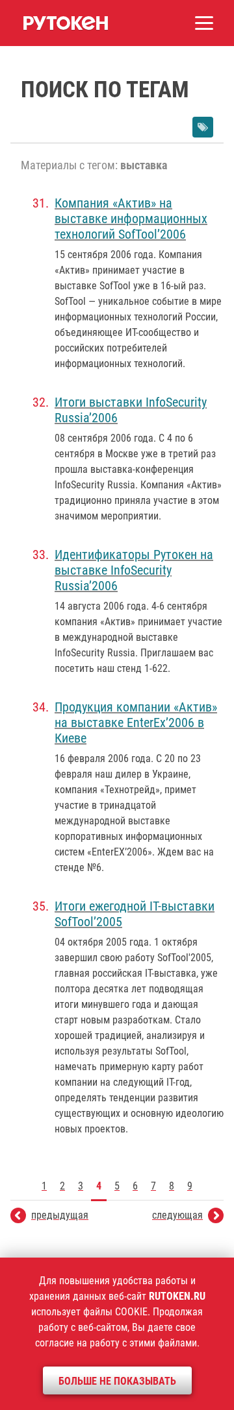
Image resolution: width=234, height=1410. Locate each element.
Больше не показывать (117, 1381)
